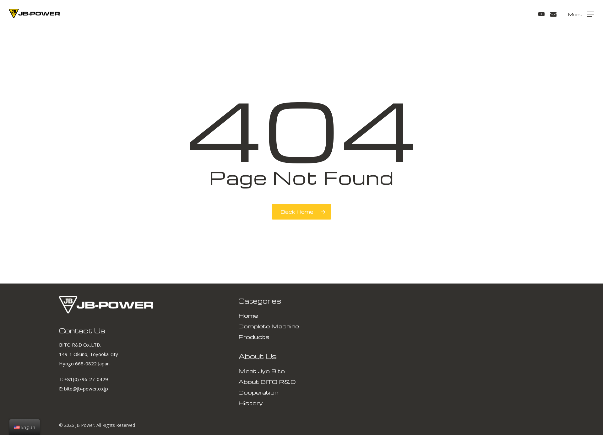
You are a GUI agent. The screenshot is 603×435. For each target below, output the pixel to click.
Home (248, 315)
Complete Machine (268, 326)
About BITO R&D (267, 381)
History (250, 402)
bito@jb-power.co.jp (86, 388)
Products (253, 336)
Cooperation (258, 392)
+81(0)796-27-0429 (86, 379)
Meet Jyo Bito (261, 370)
